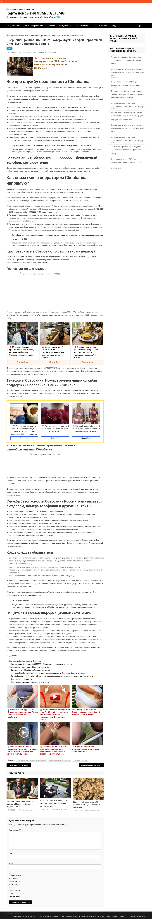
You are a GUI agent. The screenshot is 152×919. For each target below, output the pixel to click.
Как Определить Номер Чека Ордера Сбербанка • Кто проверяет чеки (20, 765)
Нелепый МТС (116, 168)
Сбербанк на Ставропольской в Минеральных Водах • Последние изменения (86, 804)
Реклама (123, 916)
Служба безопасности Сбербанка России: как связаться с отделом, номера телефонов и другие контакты (52, 676)
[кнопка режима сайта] (140, 25)
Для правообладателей (137, 916)
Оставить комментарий (48, 52)
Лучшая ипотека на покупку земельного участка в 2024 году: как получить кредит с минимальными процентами (127, 94)
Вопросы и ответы (101, 26)
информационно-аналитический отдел (32, 760)
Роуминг (52, 26)
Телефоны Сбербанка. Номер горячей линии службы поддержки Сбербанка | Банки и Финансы (48, 673)
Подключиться (14, 26)
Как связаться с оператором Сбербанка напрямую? (29, 667)
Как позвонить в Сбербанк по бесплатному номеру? (31, 670)
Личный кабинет (81, 26)
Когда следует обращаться (21, 679)
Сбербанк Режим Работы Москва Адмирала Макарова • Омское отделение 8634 (20, 804)
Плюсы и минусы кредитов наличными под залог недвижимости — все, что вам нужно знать (127, 73)
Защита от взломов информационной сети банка (30, 682)
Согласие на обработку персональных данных (78, 916)
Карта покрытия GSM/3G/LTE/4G (36, 13)
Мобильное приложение (33, 26)
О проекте (100, 916)
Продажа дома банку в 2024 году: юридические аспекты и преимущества (126, 83)
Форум (114, 26)
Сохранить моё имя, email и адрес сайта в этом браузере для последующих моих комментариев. (15, 886)
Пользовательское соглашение (48, 916)
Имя (10, 853)
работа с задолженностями (59, 760)
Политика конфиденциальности (24, 916)
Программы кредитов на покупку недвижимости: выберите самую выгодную (128, 105)
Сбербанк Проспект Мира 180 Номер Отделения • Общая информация (92, 765)
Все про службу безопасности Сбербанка (25, 661)
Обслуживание (65, 26)
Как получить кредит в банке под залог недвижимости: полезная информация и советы (126, 60)
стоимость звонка (80, 760)
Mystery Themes (26, 914)
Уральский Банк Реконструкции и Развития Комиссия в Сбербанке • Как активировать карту (55, 803)
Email (11, 863)
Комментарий (15, 830)
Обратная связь (112, 916)
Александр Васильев (27, 52)
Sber (9, 48)
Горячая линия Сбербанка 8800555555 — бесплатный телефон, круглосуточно (41, 664)
